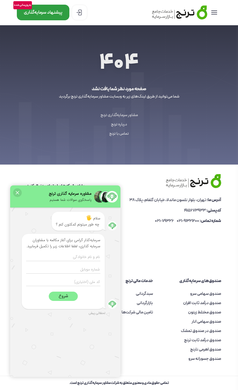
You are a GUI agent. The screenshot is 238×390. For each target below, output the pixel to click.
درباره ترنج (119, 124)
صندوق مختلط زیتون (204, 312)
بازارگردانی (145, 303)
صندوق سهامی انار (206, 322)
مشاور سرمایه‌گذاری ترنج (119, 115)
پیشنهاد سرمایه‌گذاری (39, 10)
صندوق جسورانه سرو (204, 359)
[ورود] (79, 12)
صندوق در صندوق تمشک (201, 331)
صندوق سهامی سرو (205, 294)
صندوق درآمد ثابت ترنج (202, 340)
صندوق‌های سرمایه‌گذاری (200, 281)
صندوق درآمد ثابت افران (202, 303)
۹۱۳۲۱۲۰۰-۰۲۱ (188, 221)
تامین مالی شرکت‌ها (137, 312)
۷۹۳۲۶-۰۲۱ (164, 221)
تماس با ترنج (119, 134)
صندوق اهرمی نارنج (205, 349)
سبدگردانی (144, 294)
